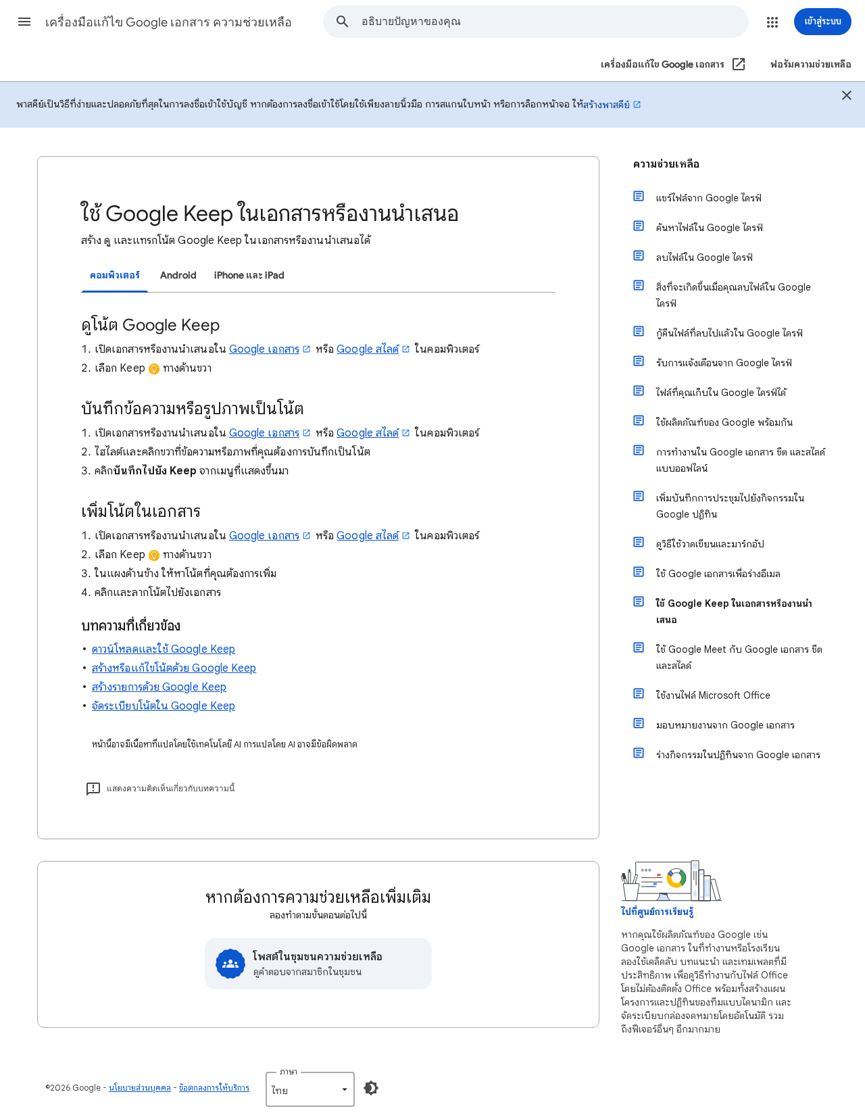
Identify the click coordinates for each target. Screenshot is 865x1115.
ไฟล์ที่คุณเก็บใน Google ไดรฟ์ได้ (721, 393)
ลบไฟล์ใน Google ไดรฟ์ (704, 257)
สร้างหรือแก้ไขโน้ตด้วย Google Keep (174, 668)
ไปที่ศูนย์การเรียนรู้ (657, 912)
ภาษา (288, 1071)
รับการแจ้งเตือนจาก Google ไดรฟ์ (724, 363)
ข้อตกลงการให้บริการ (214, 1088)
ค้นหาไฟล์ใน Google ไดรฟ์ (709, 228)
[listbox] (310, 1089)
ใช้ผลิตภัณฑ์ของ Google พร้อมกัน (724, 422)
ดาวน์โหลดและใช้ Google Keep (163, 649)
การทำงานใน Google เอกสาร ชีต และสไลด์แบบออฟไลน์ (740, 460)
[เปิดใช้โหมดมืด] (371, 1088)
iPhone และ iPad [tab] (249, 275)
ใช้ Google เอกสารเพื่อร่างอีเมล (718, 574)
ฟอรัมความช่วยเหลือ (810, 64)
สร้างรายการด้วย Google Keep (159, 687)
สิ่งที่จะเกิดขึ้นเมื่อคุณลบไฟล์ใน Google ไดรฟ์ (733, 295)
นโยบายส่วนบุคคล (140, 1088)
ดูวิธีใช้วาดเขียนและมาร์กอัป (710, 544)
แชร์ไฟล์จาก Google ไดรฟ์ (709, 198)
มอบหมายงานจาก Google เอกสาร (725, 725)
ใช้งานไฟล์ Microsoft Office (713, 695)
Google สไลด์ (368, 349)
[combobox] (555, 21)
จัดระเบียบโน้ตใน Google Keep (163, 706)
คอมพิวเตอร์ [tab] (115, 275)
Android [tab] (178, 275)
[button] (24, 21)
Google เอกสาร (264, 349)
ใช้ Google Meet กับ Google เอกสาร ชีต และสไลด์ (739, 657)
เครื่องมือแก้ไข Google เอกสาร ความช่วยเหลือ (168, 22)
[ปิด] (847, 97)
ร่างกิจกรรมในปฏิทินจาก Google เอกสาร (738, 755)
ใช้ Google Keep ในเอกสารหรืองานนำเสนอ (734, 611)
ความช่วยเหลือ (666, 164)
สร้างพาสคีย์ (606, 105)
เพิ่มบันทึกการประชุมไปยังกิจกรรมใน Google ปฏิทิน (730, 506)
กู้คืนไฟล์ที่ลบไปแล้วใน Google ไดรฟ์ (729, 333)
